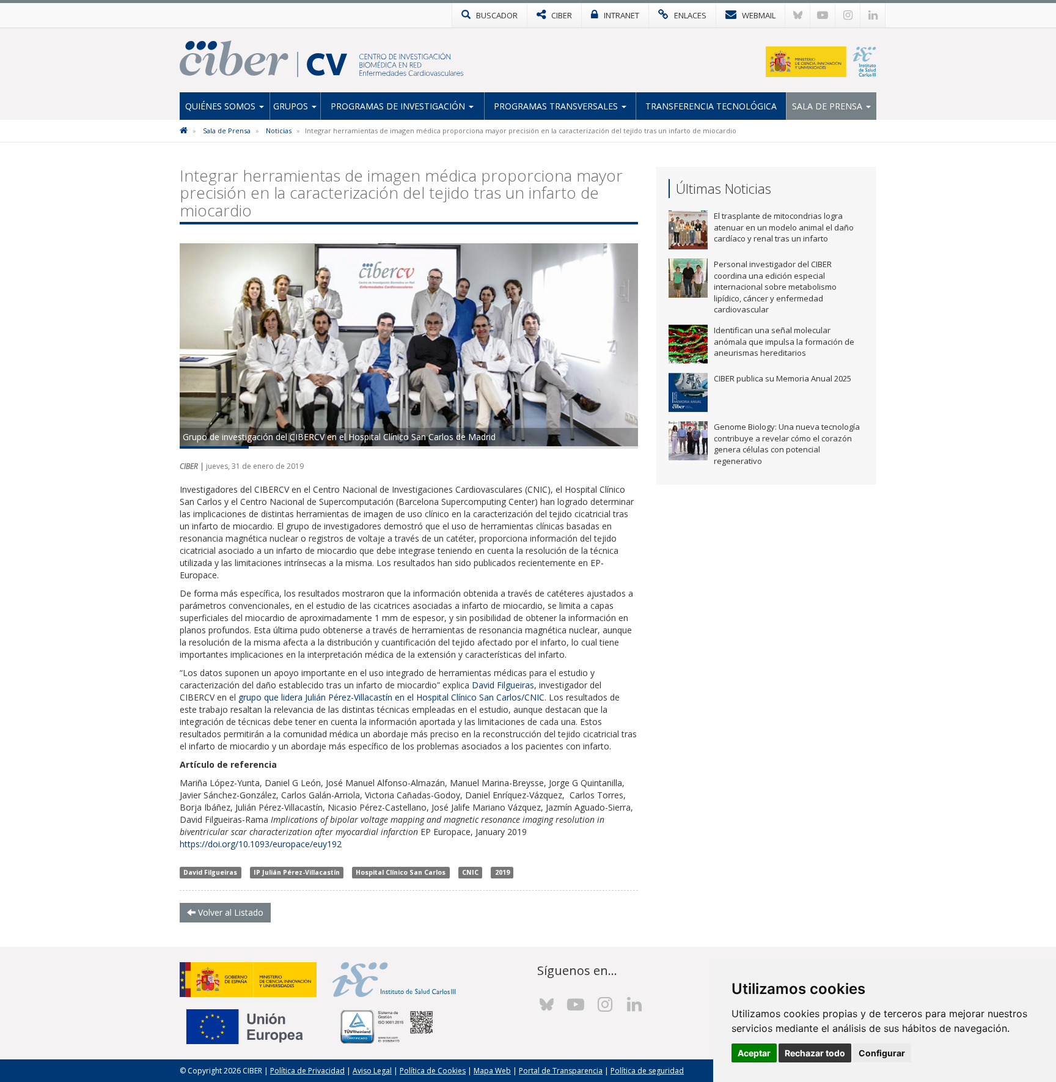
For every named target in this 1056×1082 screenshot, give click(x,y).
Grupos (291, 106)
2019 (502, 872)
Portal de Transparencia (561, 1070)
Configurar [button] (882, 1053)
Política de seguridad (647, 1070)
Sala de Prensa (828, 106)
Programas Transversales (557, 106)
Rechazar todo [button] (815, 1053)
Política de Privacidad (307, 1070)
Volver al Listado (229, 912)
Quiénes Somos (221, 106)
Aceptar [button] (754, 1053)
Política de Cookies (433, 1070)
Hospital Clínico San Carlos (401, 872)
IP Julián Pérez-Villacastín (297, 872)
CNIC (470, 872)
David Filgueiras (503, 685)
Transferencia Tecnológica (711, 106)
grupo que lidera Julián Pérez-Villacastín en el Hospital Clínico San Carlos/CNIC (391, 697)
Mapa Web (492, 1070)
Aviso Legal (372, 1070)
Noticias (279, 130)
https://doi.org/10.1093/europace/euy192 (261, 844)
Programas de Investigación (399, 106)
